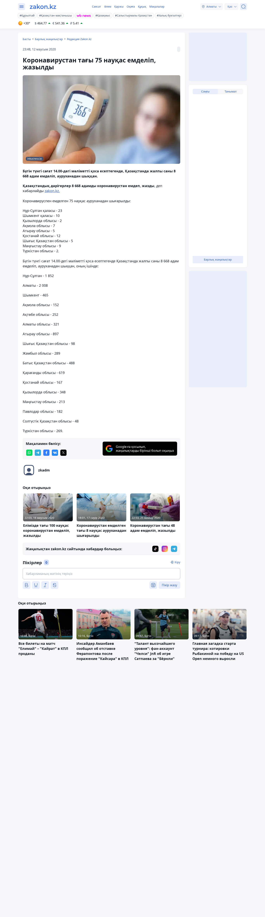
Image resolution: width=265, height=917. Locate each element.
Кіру (177, 562)
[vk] (54, 452)
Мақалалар (157, 6)
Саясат (96, 6)
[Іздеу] (243, 6)
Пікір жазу (169, 585)
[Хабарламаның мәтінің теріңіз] (101, 573)
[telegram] (37, 452)
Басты (27, 39)
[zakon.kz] (43, 6)
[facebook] (46, 452)
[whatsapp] (29, 452)
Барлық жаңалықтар (49, 39)
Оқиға (131, 6)
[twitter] (63, 452)
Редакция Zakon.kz (79, 39)
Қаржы (119, 6)
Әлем (107, 6)
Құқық (142, 6)
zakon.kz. (52, 190)
